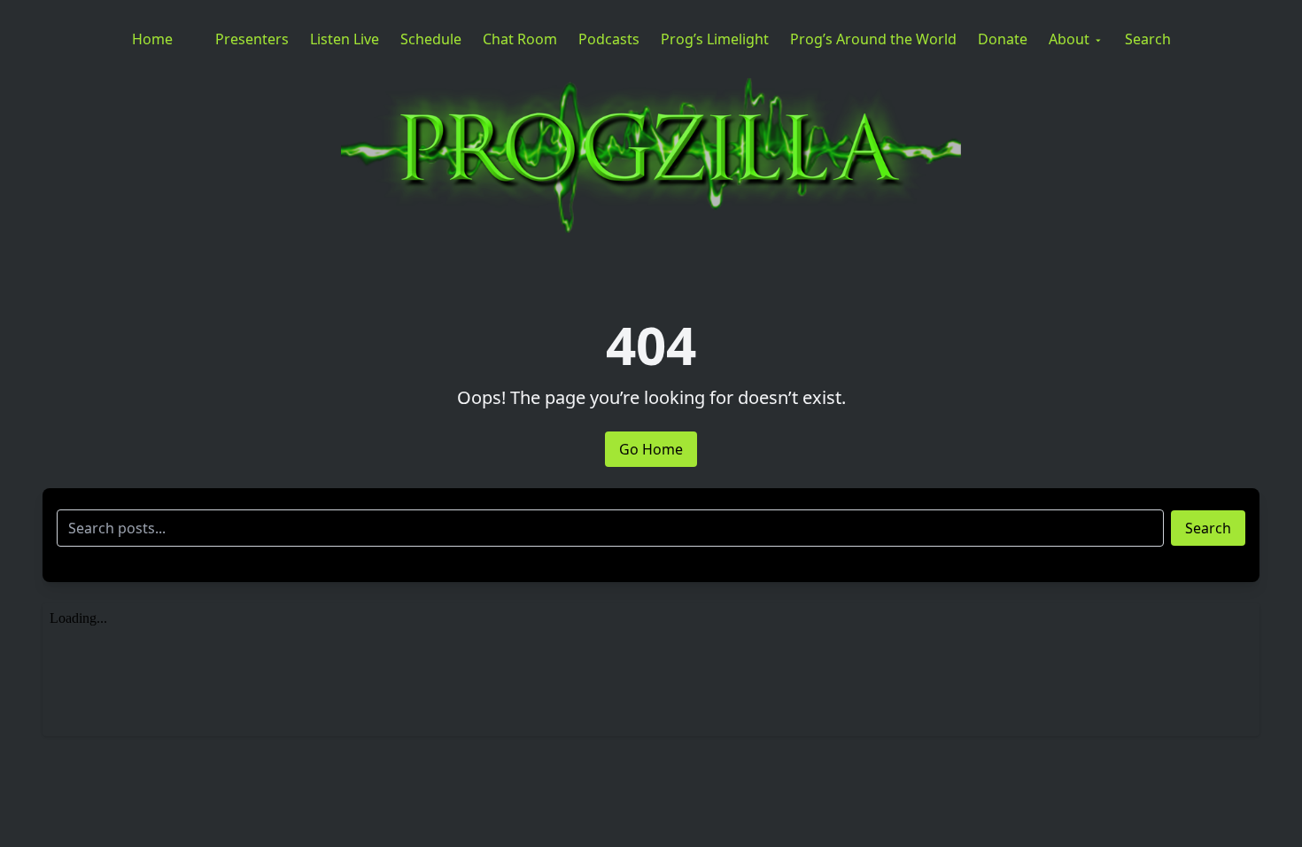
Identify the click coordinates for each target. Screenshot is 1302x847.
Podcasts (608, 39)
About (1069, 39)
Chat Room (520, 39)
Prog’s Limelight (715, 39)
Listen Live (344, 39)
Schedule (430, 39)
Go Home (651, 449)
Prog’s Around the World (873, 39)
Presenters (252, 39)
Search (1148, 39)
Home (152, 39)
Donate (1002, 39)
